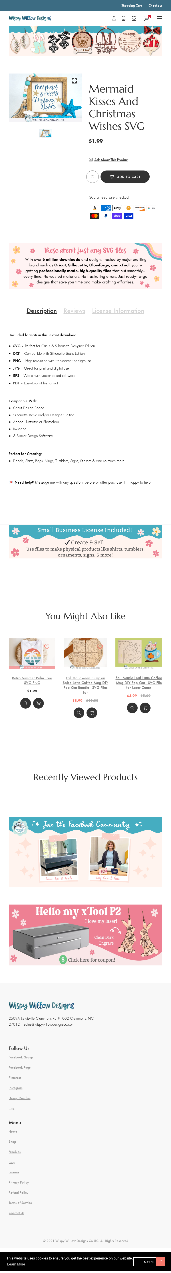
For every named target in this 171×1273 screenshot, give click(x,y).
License (14, 1172)
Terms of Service (20, 1202)
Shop (12, 1141)
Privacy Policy (19, 1182)
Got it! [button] (149, 1261)
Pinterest (15, 1077)
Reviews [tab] (74, 310)
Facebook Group (21, 1057)
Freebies (15, 1151)
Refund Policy (18, 1192)
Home (13, 1131)
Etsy (11, 1108)
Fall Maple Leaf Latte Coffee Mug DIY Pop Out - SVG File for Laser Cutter (139, 682)
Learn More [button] (16, 1264)
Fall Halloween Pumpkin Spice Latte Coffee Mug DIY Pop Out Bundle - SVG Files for (85, 684)
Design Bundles (19, 1098)
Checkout (155, 5)
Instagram (15, 1087)
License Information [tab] (118, 310)
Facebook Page (20, 1067)
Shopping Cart (131, 5)
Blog (12, 1162)
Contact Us (16, 1213)
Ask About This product (111, 159)
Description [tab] (42, 310)
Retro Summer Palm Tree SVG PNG (32, 680)
